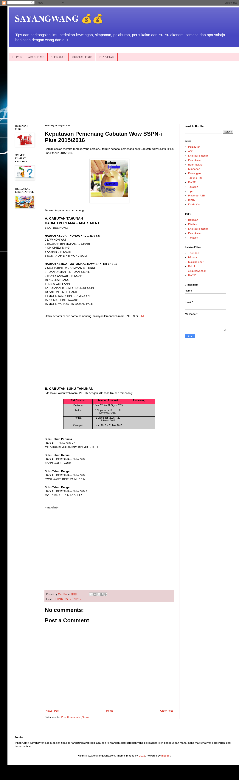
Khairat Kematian (198, 155)
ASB (190, 151)
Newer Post (52, 710)
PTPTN (59, 599)
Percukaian (194, 160)
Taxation (193, 186)
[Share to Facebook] (102, 594)
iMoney (192, 257)
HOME (17, 57)
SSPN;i (77, 599)
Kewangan (194, 173)
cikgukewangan (197, 270)
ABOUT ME (36, 57)
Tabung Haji (195, 177)
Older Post (166, 710)
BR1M (191, 199)
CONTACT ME (82, 57)
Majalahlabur (196, 261)
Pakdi (191, 266)
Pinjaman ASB (196, 195)
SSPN (67, 599)
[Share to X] (98, 594)
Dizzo (142, 755)
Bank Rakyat (195, 164)
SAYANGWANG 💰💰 (59, 18)
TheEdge (193, 252)
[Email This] (91, 594)
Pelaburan (194, 146)
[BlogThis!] (95, 594)
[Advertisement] (124, 93)
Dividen (192, 224)
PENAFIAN (106, 57)
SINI (141, 316)
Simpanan (194, 168)
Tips (190, 191)
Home (109, 710)
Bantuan (193, 219)
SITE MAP (58, 57)
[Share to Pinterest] (105, 594)
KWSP (192, 182)
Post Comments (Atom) (75, 717)
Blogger (165, 755)
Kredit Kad (194, 204)
